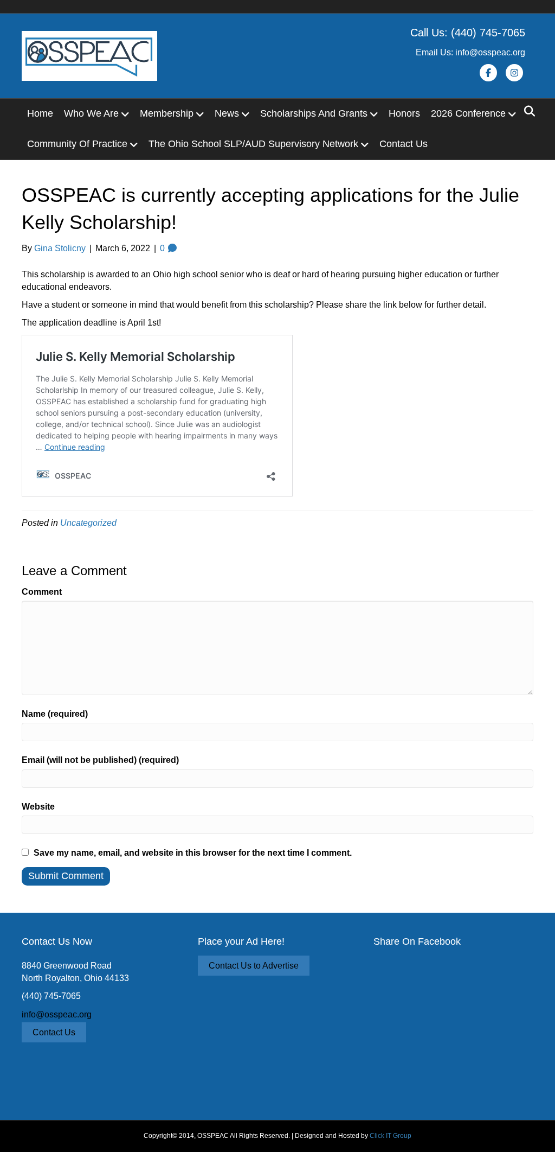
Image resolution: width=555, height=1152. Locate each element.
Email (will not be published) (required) (100, 760)
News (227, 113)
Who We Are (91, 113)
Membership (166, 113)
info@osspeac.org (57, 1014)
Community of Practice (77, 143)
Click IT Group (390, 1136)
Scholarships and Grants (313, 113)
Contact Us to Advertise (254, 965)
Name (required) (55, 713)
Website (38, 806)
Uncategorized (88, 522)
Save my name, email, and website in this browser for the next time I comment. (193, 852)
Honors (404, 113)
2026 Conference (468, 113)
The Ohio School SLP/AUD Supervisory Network (253, 143)
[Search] (526, 111)
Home (40, 113)
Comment (42, 591)
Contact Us (403, 143)
